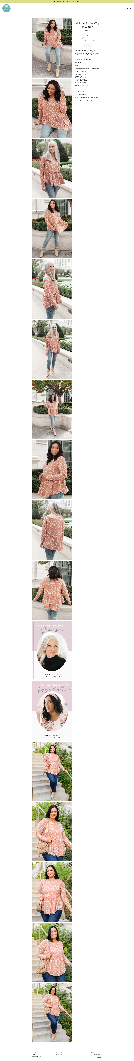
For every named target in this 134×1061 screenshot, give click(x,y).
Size (87, 35)
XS (78, 38)
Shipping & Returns (36, 1056)
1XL (85, 40)
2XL (89, 40)
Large (95, 38)
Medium (89, 38)
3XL (93, 40)
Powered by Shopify (97, 1054)
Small (83, 38)
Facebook (59, 1052)
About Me (34, 1052)
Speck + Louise (98, 1052)
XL (81, 40)
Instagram (59, 1054)
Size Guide (34, 1054)
